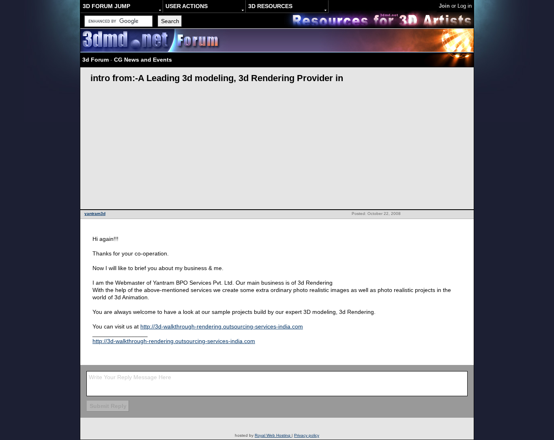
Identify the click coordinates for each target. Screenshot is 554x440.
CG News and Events (143, 59)
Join (444, 6)
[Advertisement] (277, 148)
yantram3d (94, 213)
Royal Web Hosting (273, 435)
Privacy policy (306, 435)
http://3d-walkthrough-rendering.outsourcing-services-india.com (221, 326)
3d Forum (95, 59)
